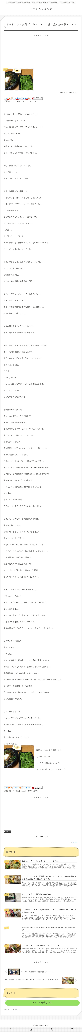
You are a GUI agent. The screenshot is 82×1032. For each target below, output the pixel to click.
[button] (75, 565)
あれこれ (8, 831)
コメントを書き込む (42, 1002)
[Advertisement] (41, 51)
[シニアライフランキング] (37, 98)
